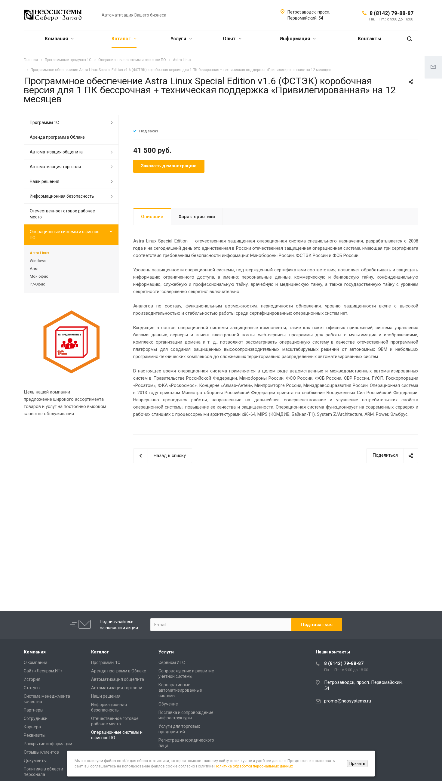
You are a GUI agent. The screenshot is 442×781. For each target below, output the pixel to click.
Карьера (32, 726)
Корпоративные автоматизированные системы (180, 690)
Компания (57, 39)
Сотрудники (36, 718)
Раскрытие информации (48, 743)
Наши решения (44, 181)
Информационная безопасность (62, 196)
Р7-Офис (37, 284)
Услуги (178, 39)
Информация (295, 39)
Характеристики (197, 216)
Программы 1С (44, 122)
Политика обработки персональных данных (253, 766)
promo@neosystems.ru (347, 701)
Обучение (168, 704)
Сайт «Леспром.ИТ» (43, 670)
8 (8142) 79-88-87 (391, 13)
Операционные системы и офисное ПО (65, 234)
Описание (152, 216)
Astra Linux (39, 253)
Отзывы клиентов (41, 752)
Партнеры (33, 710)
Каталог (122, 39)
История (32, 679)
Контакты (369, 39)
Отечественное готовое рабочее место (62, 213)
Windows (38, 260)
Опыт (230, 39)
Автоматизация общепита (56, 152)
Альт (34, 268)
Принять (357, 763)
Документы (35, 760)
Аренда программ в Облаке (57, 137)
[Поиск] (409, 39)
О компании (35, 662)
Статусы (32, 687)
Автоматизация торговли (55, 166)
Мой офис (39, 276)
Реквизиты (34, 735)
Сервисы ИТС (171, 662)
